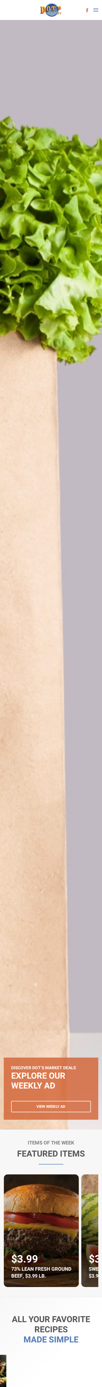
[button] (95, 10)
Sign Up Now (51, 1106)
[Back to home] (51, 10)
